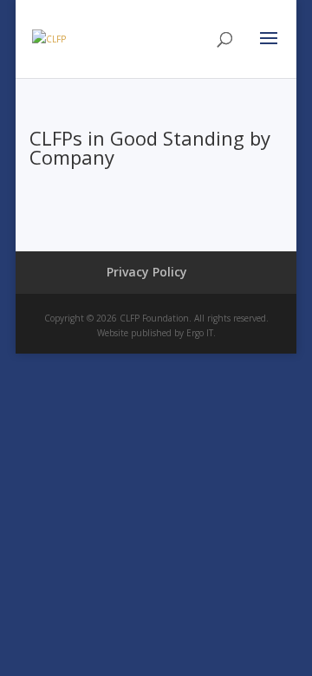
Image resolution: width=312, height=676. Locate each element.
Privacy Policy (147, 271)
